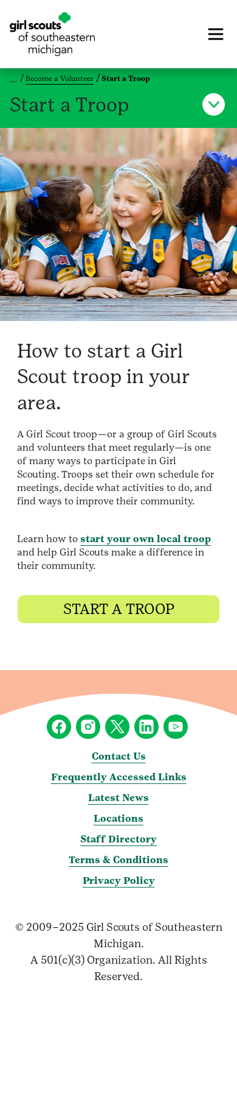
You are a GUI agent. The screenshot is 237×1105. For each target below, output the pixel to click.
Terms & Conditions (118, 860)
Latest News (118, 797)
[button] (213, 104)
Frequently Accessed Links (119, 777)
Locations (118, 818)
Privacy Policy (119, 880)
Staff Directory (118, 839)
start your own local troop (145, 539)
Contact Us (119, 756)
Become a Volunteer (60, 78)
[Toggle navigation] (216, 34)
